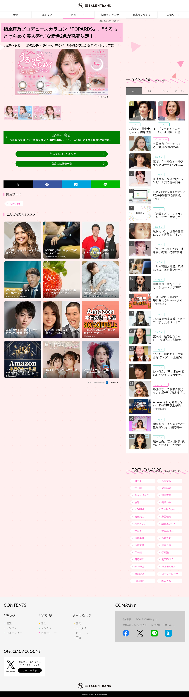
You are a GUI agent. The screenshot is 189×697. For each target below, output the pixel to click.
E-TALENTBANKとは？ (147, 619)
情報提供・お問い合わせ (163, 625)
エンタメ (47, 14)
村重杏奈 (166, 495)
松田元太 (139, 516)
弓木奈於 (139, 545)
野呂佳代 (166, 516)
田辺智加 (139, 559)
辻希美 (138, 531)
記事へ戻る (13, 45)
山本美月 (139, 538)
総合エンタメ (168, 523)
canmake (166, 488)
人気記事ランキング (64, 154)
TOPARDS (14, 203)
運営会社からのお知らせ (135, 625)
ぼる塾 (165, 552)
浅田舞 (138, 488)
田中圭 (138, 481)
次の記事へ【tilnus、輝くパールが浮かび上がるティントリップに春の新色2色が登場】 (73, 45)
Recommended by (96, 382)
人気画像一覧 (64, 163)
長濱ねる (166, 502)
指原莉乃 (139, 580)
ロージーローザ (169, 573)
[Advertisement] (154, 44)
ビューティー (79, 14)
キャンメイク (142, 495)
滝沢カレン (141, 523)
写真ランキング (142, 14)
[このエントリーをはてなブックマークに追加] (76, 184)
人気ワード (173, 14)
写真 (78, 637)
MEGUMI (140, 509)
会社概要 (127, 619)
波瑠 (137, 502)
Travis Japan (168, 509)
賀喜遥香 (166, 545)
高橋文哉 (166, 481)
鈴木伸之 (139, 566)
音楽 (15, 14)
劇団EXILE (167, 559)
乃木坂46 (166, 538)
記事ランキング (110, 14)
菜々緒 (138, 552)
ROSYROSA (168, 566)
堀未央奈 (166, 580)
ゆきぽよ (139, 573)
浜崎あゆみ (167, 531)
